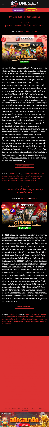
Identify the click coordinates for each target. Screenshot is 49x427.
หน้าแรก (7, 409)
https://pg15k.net (9, 350)
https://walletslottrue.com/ (32, 399)
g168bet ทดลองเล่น (12, 176)
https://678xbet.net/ (32, 360)
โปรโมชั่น (33, 409)
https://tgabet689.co (14, 399)
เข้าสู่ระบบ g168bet (30, 181)
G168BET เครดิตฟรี (31, 178)
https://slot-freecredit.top (14, 378)
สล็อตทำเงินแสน (7, 321)
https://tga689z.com (17, 339)
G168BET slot (35, 174)
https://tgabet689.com (15, 397)
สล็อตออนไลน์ (24, 23)
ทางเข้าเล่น (25, 409)
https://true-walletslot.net (35, 376)
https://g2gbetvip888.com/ (14, 386)
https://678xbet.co (15, 363)
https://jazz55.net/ (38, 373)
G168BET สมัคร (7, 178)
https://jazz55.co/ (35, 384)
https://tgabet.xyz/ (32, 355)
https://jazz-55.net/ (20, 384)
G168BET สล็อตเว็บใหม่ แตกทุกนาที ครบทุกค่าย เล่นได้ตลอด (24, 191)
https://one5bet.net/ (17, 368)
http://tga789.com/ (9, 358)
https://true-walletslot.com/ (14, 404)
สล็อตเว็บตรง (35, 321)
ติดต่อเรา (25, 410)
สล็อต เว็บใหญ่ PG (16, 319)
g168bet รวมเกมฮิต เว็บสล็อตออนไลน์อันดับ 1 (24, 25)
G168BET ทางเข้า (24, 176)
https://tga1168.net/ (24, 358)
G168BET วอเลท (36, 176)
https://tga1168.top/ (39, 358)
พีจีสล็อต (34, 32)
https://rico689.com (27, 342)
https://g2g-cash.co (21, 345)
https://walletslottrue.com (14, 376)
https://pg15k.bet (35, 345)
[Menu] (3, 4)
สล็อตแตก (43, 321)
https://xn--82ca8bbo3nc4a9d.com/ (22, 390)
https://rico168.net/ (16, 365)
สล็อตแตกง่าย (6, 324)
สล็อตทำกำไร (43, 319)
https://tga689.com (17, 394)
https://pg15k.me (11, 347)
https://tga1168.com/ (17, 355)
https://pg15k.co (38, 347)
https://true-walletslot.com (34, 378)
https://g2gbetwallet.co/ (34, 391)
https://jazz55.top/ (12, 381)
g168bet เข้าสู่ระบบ (18, 178)
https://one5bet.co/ (32, 368)
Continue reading (24, 166)
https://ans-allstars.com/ (32, 363)
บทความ (41, 409)
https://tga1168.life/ (16, 360)
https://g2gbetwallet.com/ (35, 386)
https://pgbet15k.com (24, 350)
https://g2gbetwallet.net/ (20, 389)
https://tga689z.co (32, 339)
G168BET (27, 174)
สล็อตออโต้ (16, 321)
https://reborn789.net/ (27, 371)
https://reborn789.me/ (22, 373)
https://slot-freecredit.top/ (35, 404)
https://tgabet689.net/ (33, 397)
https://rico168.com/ (32, 365)
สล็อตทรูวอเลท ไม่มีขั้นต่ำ (15, 181)
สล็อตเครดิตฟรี (25, 321)
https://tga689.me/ (32, 394)
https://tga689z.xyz (11, 342)
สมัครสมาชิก (16, 409)
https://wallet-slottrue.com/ (14, 402)
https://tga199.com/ (10, 371)
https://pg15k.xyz (24, 347)
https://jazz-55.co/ (27, 381)
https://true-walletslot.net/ (35, 402)
